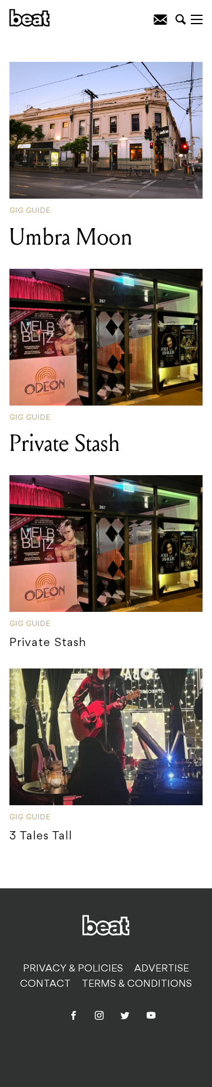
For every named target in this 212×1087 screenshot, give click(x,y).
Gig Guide (30, 211)
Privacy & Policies (73, 969)
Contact (45, 984)
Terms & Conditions (137, 984)
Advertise (161, 969)
